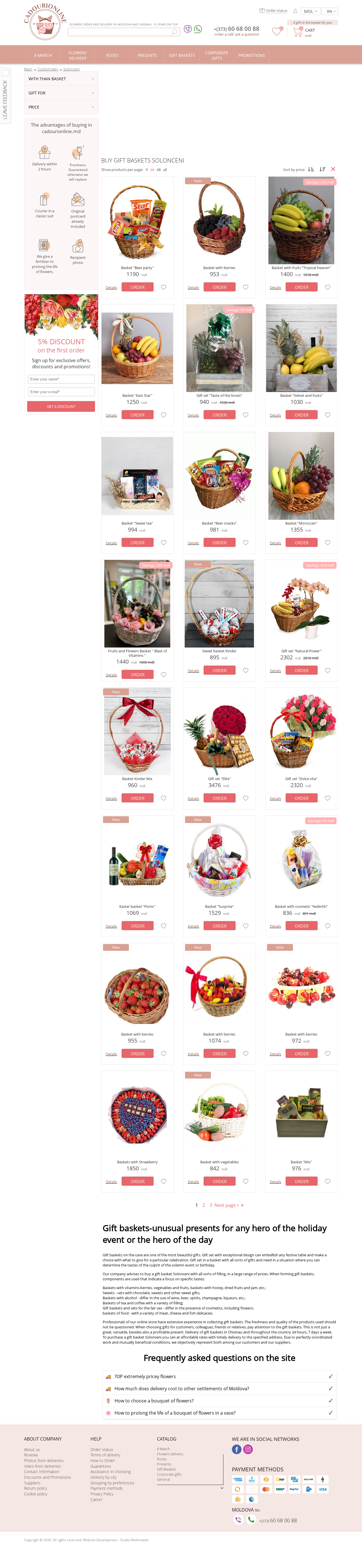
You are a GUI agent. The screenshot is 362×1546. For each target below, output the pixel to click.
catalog (166, 1439)
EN (329, 11)
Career (96, 1499)
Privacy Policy (101, 1494)
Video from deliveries (42, 1466)
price (34, 107)
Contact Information (41, 1471)
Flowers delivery (170, 1453)
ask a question (247, 34)
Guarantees (100, 1466)
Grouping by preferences (112, 1483)
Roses (162, 1458)
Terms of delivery (105, 1455)
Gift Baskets (166, 1469)
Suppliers (32, 1483)
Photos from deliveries (44, 1460)
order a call (223, 34)
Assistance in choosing (110, 1471)
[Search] (174, 32)
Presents (164, 1464)
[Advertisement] (219, 113)
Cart (310, 30)
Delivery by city (103, 1477)
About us (32, 1449)
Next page (227, 1205)
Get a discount (61, 406)
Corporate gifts (169, 1474)
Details (111, 287)
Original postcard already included (77, 219)
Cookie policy (35, 1494)
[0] (276, 34)
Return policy (35, 1488)
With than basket (47, 78)
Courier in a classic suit (44, 213)
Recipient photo (78, 260)
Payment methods (106, 1488)
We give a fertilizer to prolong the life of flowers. (44, 264)
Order (138, 287)
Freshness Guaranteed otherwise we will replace (77, 172)
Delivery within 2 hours (44, 166)
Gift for (37, 93)
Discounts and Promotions (47, 1477)
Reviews (31, 1455)
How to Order (102, 1460)
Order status (101, 1449)
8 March (163, 1448)
